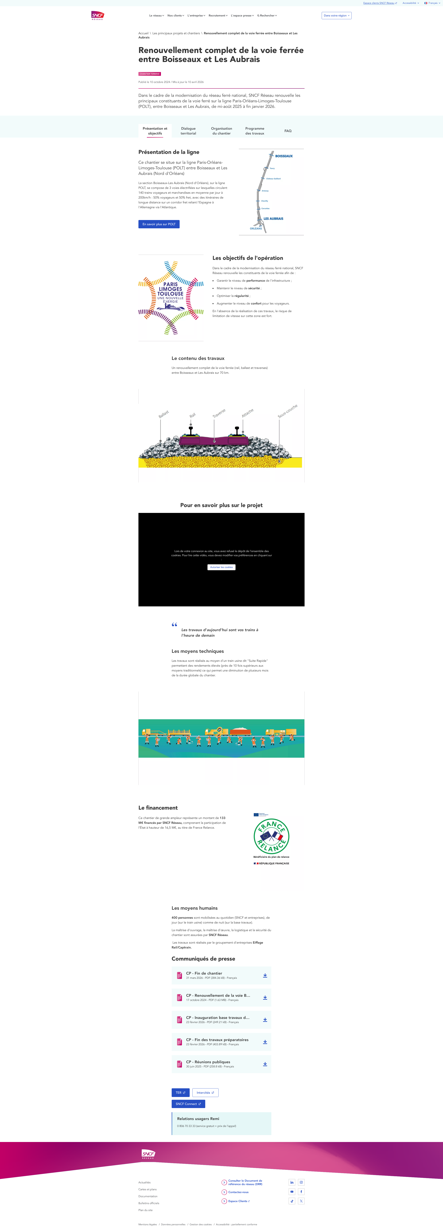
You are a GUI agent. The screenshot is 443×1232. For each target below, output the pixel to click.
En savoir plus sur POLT (159, 224)
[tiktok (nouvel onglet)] (292, 1201)
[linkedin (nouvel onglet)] (292, 1182)
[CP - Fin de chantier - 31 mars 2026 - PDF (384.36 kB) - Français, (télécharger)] (265, 975)
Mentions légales (147, 1224)
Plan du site (145, 1210)
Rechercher (267, 15)
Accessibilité (409, 3)
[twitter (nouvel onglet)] (301, 1201)
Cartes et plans (147, 1189)
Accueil (143, 33)
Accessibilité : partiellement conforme (236, 1224)
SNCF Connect (186, 1104)
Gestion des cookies (201, 1224)
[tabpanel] (221, 610)
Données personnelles (173, 1224)
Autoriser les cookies (221, 567)
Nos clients (175, 15)
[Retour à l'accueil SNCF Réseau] (98, 15)
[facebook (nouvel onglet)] (301, 1191)
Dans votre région (335, 15)
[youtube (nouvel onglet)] (292, 1191)
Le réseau (155, 15)
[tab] (155, 131)
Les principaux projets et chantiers (176, 33)
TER (178, 1093)
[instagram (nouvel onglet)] (301, 1182)
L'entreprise (195, 15)
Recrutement (217, 15)
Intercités (203, 1093)
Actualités (144, 1182)
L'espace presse (241, 15)
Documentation (147, 1196)
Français (433, 3)
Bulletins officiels (148, 1203)
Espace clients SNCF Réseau (378, 3)
